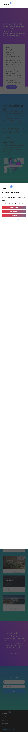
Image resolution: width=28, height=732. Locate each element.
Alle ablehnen (14, 211)
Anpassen (14, 215)
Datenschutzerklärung (10, 218)
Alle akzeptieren (14, 207)
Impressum (20, 218)
